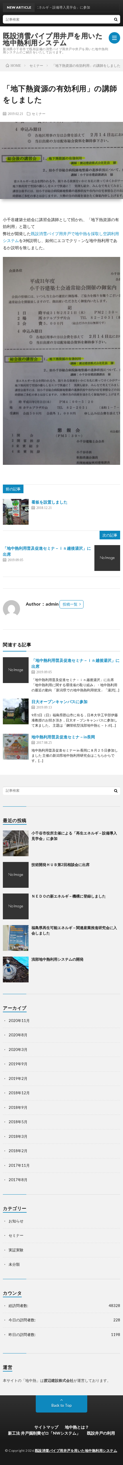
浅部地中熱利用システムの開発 (57, 959)
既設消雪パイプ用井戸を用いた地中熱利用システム (53, 39)
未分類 (14, 1264)
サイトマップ (46, 1427)
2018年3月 (18, 1136)
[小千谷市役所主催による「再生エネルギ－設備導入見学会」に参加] (16, 843)
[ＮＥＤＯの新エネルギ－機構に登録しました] (16, 906)
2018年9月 (18, 1107)
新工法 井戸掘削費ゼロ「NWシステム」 (44, 1433)
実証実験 (16, 1250)
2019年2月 (18, 1078)
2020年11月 (19, 1020)
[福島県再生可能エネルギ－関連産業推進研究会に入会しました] (16, 938)
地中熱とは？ (77, 1427)
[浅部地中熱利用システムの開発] (16, 969)
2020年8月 (18, 1035)
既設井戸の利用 (101, 1433)
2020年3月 (18, 1049)
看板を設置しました (49, 502)
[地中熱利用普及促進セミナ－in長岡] (16, 747)
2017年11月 (19, 1165)
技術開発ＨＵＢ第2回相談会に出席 (60, 864)
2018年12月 (19, 1093)
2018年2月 (18, 1150)
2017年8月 (18, 1179)
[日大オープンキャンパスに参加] (16, 711)
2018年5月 (18, 1121)
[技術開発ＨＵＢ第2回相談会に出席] (16, 875)
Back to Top (61, 1405)
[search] (116, 19)
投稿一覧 (70, 604)
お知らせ (16, 1221)
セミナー (38, 113)
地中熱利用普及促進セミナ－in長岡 (63, 736)
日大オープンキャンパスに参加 (59, 701)
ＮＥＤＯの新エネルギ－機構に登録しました (68, 896)
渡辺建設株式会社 (59, 1380)
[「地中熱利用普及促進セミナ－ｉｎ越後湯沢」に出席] (107, 558)
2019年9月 (18, 1064)
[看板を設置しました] (16, 512)
